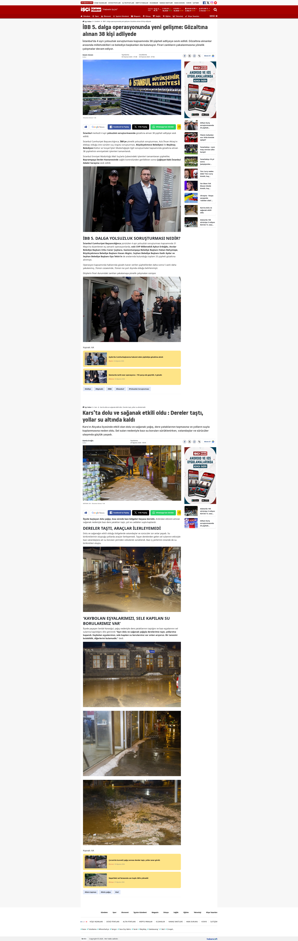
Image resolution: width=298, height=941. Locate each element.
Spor (97, 16)
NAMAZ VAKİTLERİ (166, 3)
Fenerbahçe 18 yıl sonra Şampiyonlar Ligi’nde (207, 161)
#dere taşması (90, 892)
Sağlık (158, 16)
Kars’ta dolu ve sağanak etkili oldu (206, 210)
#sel (117, 892)
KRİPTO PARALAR (142, 3)
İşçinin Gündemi (122, 16)
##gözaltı (99, 389)
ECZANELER (154, 3)
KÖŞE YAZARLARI (100, 3)
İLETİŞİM (196, 3)
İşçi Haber (88, 22)
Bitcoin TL (204, 8)
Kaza (83, 929)
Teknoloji (179, 16)
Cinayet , (170, 929)
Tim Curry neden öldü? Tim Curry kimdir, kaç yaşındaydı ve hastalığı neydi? (206, 173)
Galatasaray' (153, 929)
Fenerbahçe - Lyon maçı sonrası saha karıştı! (207, 149)
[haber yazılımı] (212, 939)
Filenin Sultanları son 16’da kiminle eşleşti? (207, 137)
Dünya (148, 16)
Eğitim (168, 16)
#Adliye (88, 389)
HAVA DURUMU (179, 3)
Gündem (86, 16)
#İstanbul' (120, 389)
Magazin (137, 16)
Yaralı (135, 929)
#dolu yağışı (106, 892)
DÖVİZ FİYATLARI (114, 3)
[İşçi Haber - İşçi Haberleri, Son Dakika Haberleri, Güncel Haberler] (89, 912)
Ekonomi (107, 16)
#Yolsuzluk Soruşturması (139, 389)
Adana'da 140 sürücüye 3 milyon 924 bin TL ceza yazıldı (207, 222)
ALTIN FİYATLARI (128, 3)
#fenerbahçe (103, 929)
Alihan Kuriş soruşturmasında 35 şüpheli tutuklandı (207, 125)
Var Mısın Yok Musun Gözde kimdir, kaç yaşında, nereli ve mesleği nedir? (207, 186)
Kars (95, 407)
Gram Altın (191, 8)
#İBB (110, 389)
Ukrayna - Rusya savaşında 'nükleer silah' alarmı (206, 198)
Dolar (166, 8)
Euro (177, 8)
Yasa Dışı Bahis (124, 929)
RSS (84, 939)
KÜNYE (188, 3)
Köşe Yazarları (193, 16)
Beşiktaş (142, 929)
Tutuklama (92, 929)
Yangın (113, 929)
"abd (162, 929)
